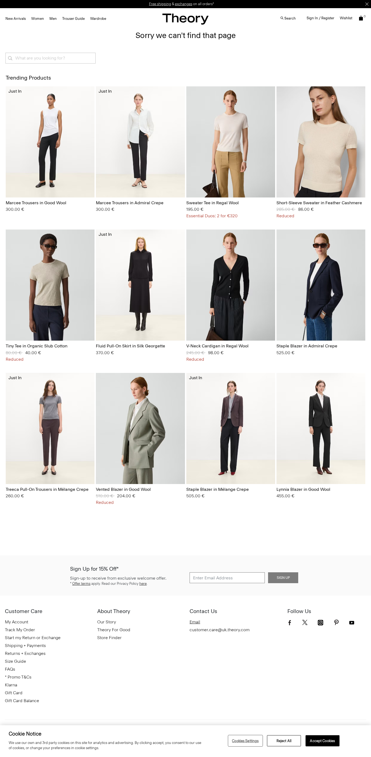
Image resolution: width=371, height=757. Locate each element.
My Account (16, 621)
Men (53, 19)
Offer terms (81, 584)
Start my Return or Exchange (33, 637)
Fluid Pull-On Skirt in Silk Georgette (130, 345)
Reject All (283, 741)
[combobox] (50, 58)
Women (37, 19)
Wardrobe (98, 19)
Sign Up (283, 578)
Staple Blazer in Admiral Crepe (306, 345)
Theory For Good (113, 629)
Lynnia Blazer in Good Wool (303, 489)
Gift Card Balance (22, 700)
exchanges (183, 4)
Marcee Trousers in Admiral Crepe (130, 202)
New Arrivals (15, 19)
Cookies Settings (245, 741)
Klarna (11, 684)
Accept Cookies (322, 741)
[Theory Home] (185, 19)
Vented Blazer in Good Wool (123, 489)
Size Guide (15, 661)
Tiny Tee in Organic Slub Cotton (36, 345)
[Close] (367, 4)
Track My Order (20, 629)
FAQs (10, 669)
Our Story (106, 621)
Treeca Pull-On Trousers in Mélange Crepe (47, 489)
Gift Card (14, 692)
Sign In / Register (320, 18)
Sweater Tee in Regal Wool (212, 202)
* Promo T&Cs (18, 677)
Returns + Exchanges (25, 653)
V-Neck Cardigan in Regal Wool (217, 345)
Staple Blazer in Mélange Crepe (217, 489)
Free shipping (160, 4)
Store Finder (109, 637)
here (143, 584)
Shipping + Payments (25, 645)
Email (195, 621)
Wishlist (346, 18)
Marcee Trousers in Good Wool (36, 202)
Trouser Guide (73, 19)
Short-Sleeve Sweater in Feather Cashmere (319, 202)
